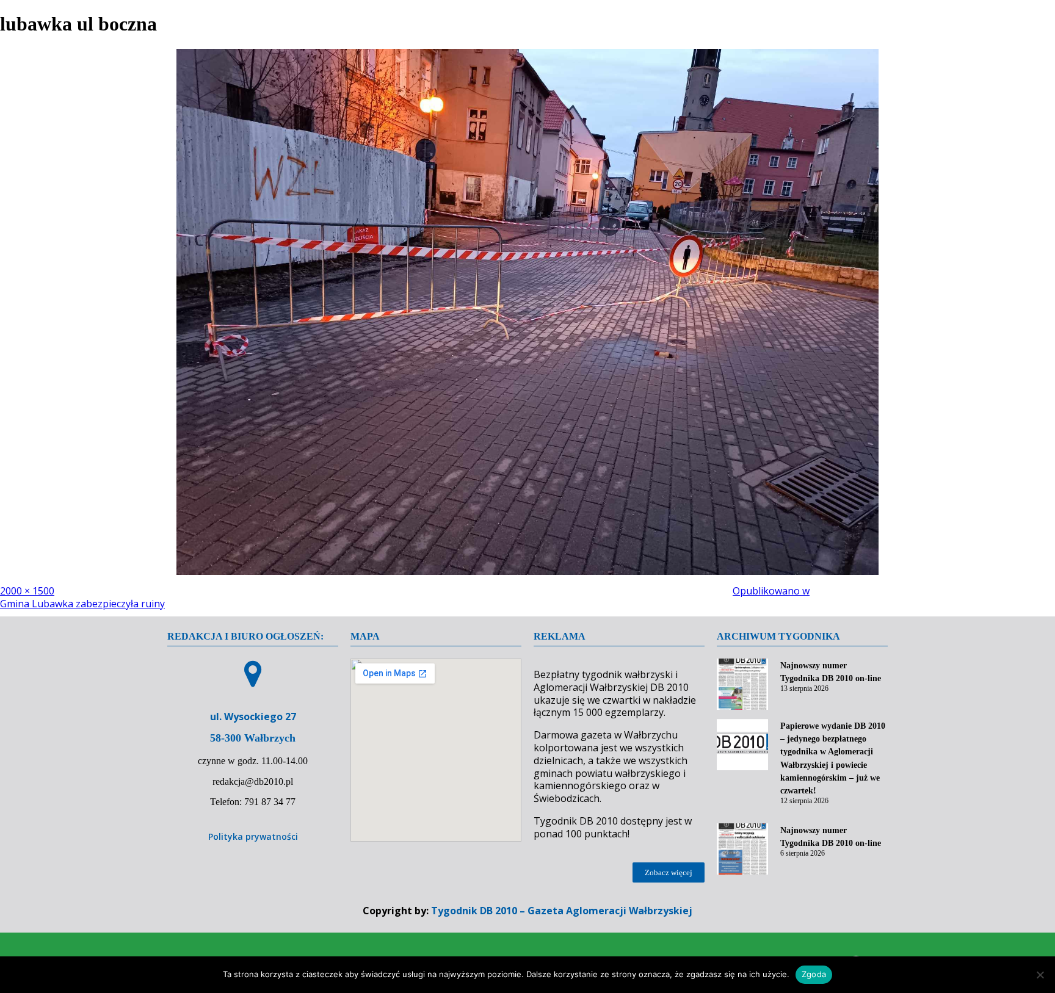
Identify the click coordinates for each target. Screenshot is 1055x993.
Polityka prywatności (253, 836)
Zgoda (814, 974)
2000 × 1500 (27, 591)
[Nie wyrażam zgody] (1040, 975)
